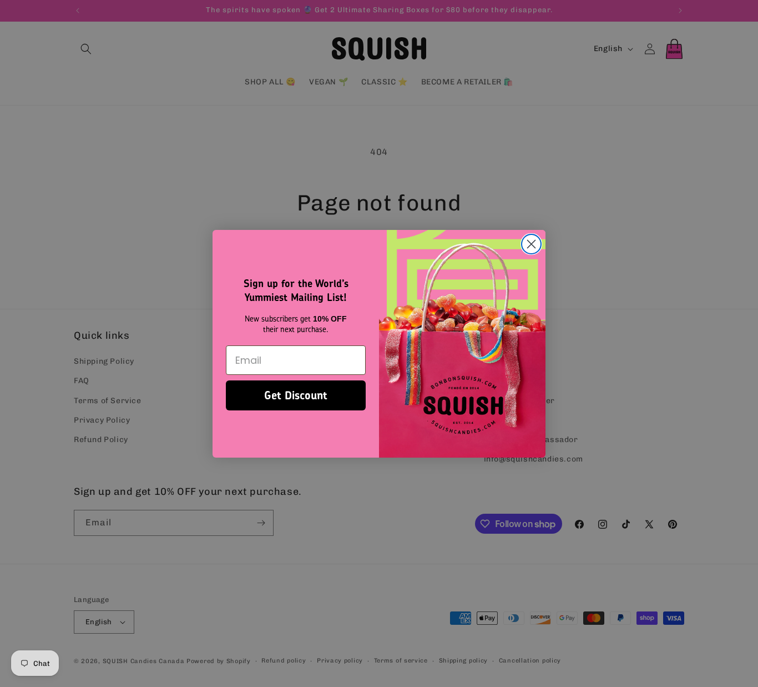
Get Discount (295, 395)
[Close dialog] (531, 244)
